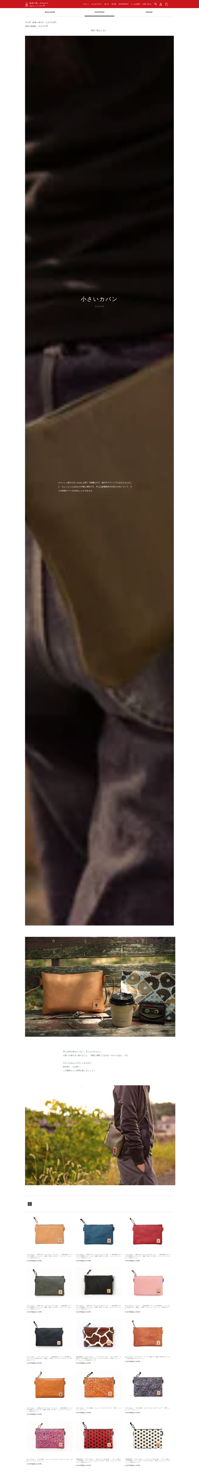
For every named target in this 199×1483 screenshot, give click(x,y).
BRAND (149, 12)
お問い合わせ (147, 4)
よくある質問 (135, 4)
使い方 (107, 4)
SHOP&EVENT (124, 4)
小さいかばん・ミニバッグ (36, 26)
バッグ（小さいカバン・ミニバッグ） (41, 22)
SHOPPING (100, 12)
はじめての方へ (97, 4)
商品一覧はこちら (98, 30)
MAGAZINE (50, 12)
